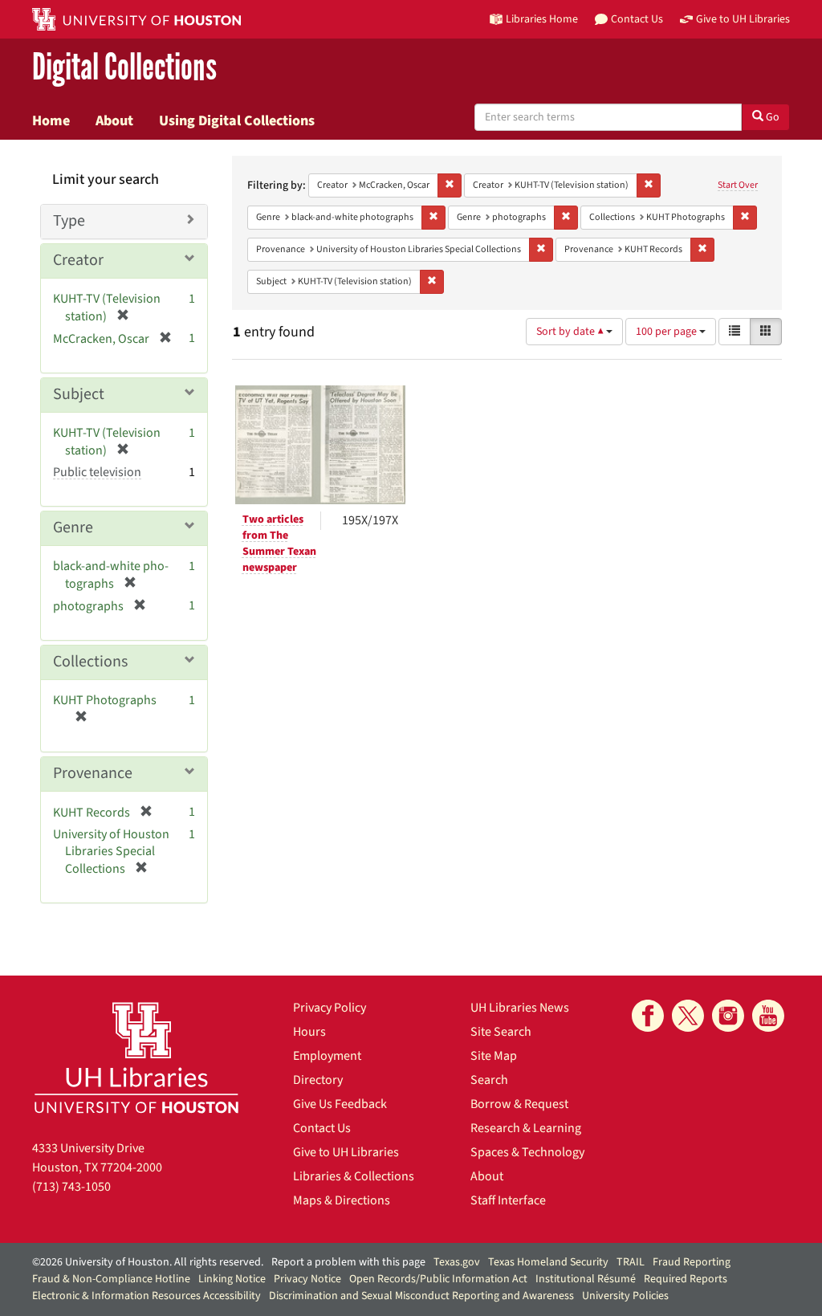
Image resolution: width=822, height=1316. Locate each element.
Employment (327, 1056)
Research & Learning (525, 1128)
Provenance (92, 773)
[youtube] (768, 1016)
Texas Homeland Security (548, 1262)
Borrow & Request (519, 1104)
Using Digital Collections (237, 120)
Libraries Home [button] (542, 18)
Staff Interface (508, 1200)
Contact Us (322, 1128)
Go (771, 117)
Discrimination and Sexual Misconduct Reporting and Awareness (421, 1296)
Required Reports (685, 1279)
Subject (78, 394)
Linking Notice (232, 1279)
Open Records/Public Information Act (438, 1279)
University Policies (625, 1296)
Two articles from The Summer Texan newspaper (279, 543)
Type (69, 221)
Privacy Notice (307, 1279)
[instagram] (728, 1016)
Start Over (738, 185)
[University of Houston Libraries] (136, 1057)
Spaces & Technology (527, 1152)
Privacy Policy (329, 1008)
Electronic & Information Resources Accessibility (146, 1296)
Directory (318, 1080)
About (114, 120)
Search (489, 1080)
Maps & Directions (341, 1200)
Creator (78, 260)
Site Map (493, 1056)
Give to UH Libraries (346, 1152)
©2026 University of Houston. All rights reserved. (147, 1262)
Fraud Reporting (691, 1262)
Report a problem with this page (348, 1262)
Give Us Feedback (340, 1104)
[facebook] (648, 1016)
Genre (73, 527)
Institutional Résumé (585, 1279)
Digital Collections (124, 68)
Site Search (500, 1032)
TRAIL (630, 1262)
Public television (97, 472)
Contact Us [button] (637, 18)
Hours (309, 1032)
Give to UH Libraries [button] (743, 18)
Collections (90, 661)
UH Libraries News (519, 1008)
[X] (688, 1016)
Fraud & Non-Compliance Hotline (111, 1279)
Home (51, 120)
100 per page (667, 332)
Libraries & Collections (353, 1176)
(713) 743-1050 (71, 1187)
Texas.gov (456, 1262)
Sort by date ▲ (571, 332)
